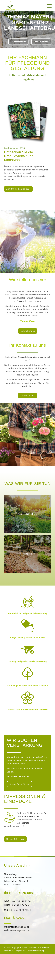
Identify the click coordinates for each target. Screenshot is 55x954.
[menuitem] (47, 5)
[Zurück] (2, 27)
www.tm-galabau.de (19, 930)
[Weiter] (52, 27)
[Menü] (47, 5)
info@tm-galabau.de (19, 926)
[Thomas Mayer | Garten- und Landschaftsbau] (22, 5)
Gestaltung (41, 41)
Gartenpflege (18, 41)
